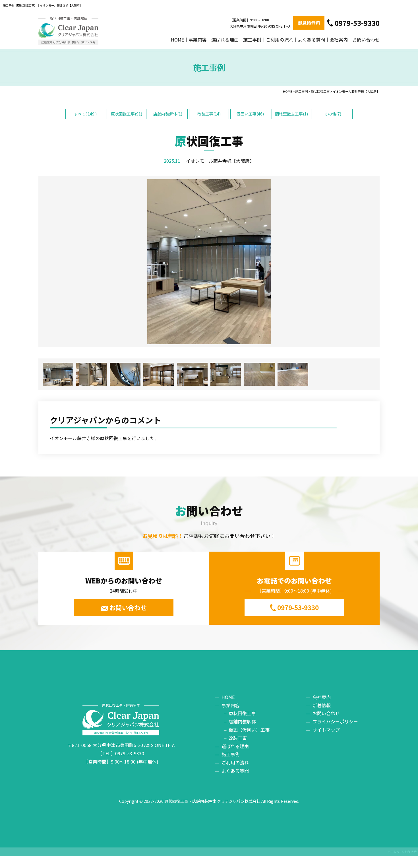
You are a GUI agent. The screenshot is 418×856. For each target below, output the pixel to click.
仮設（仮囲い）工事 (249, 729)
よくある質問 (311, 39)
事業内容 (198, 39)
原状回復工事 (242, 713)
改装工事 (238, 738)
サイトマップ (326, 729)
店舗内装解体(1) (167, 114)
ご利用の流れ (279, 39)
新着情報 (322, 705)
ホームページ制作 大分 (402, 851)
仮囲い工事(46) (250, 114)
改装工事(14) (209, 114)
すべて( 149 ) (85, 114)
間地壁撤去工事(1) (291, 114)
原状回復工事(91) (126, 114)
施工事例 (252, 39)
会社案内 (339, 39)
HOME (177, 39)
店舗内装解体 (242, 721)
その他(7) (332, 114)
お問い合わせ (366, 39)
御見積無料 (308, 22)
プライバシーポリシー (335, 721)
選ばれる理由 (225, 39)
